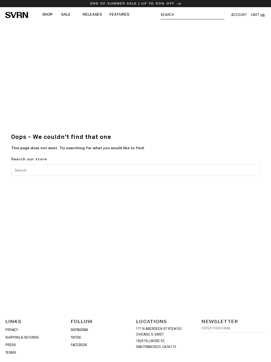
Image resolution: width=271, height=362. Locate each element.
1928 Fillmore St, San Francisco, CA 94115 (156, 344)
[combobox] (135, 170)
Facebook (79, 345)
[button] (192, 14)
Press (10, 345)
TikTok (76, 337)
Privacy (11, 330)
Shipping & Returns (22, 337)
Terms (10, 353)
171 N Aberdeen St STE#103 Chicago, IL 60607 (159, 332)
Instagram (79, 330)
